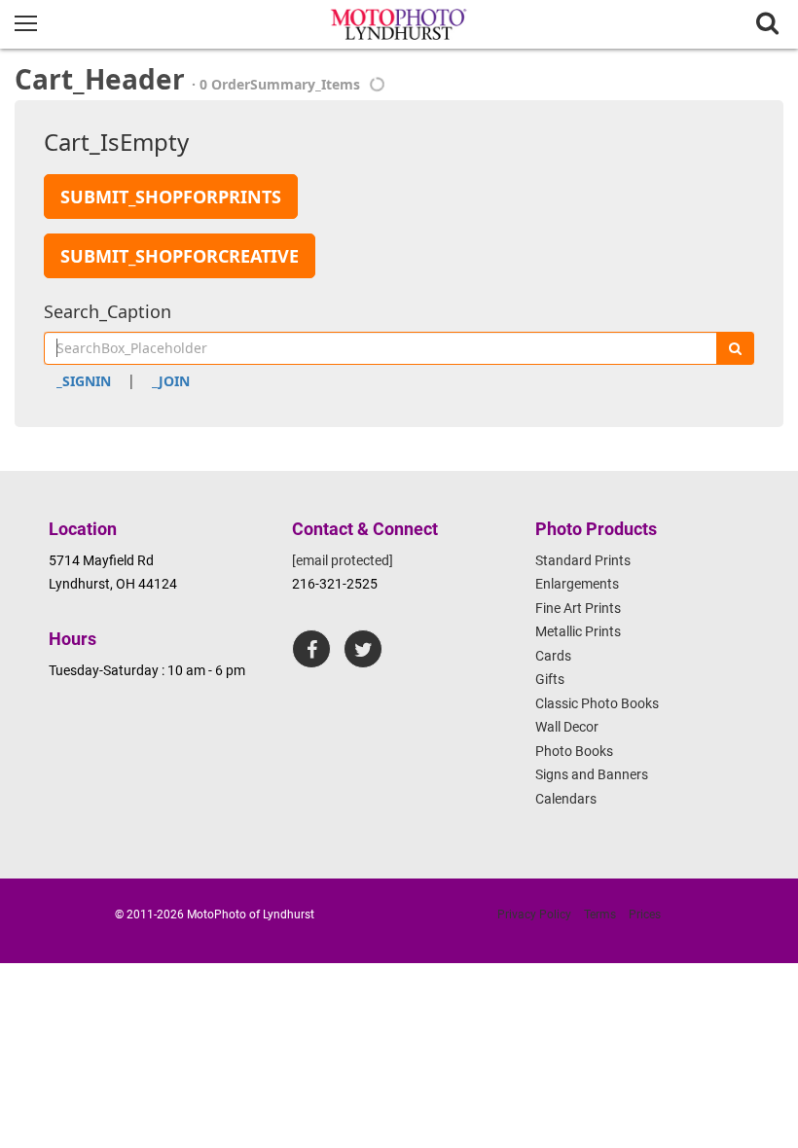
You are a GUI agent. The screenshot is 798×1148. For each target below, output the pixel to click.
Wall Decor (566, 727)
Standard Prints (583, 560)
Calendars (566, 799)
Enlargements (577, 584)
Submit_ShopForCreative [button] (179, 256)
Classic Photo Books (597, 703)
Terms (600, 914)
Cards (553, 656)
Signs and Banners (591, 774)
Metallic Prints (578, 631)
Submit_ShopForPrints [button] (170, 196)
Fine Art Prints (578, 608)
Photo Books (574, 751)
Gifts (549, 679)
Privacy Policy (534, 914)
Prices (645, 914)
